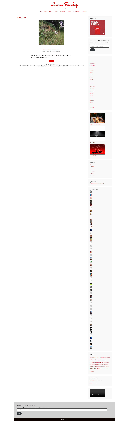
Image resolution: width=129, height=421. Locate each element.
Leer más (52, 60)
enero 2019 (91, 102)
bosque (23, 65)
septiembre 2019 (92, 89)
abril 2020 (91, 77)
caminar (27, 65)
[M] (91, 335)
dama (45, 65)
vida (91, 371)
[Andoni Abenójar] (91, 253)
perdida (96, 366)
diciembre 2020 (92, 63)
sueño (102, 368)
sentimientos (93, 368)
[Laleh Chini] (91, 192)
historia (96, 362)
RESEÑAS (69, 11)
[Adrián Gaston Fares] (91, 240)
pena (107, 364)
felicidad (92, 362)
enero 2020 (91, 82)
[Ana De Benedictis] (91, 256)
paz (106, 364)
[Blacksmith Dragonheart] (91, 246)
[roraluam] (91, 297)
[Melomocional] (91, 348)
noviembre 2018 (92, 105)
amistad (94, 357)
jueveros (63, 65)
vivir (93, 371)
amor (98, 357)
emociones (95, 360)
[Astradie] (91, 329)
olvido (102, 364)
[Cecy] (91, 196)
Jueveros (48, 64)
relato (42, 66)
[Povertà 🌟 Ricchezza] (91, 284)
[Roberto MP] (91, 221)
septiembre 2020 (92, 68)
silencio (62, 66)
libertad (66, 65)
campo (38, 65)
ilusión (99, 362)
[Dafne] (91, 310)
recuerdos (99, 366)
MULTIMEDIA (62, 11)
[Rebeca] (91, 199)
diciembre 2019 (92, 84)
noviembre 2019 (92, 86)
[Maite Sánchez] (91, 243)
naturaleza (74, 65)
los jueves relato (93, 364)
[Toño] (91, 224)
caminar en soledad (33, 65)
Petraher (92, 142)
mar (95, 364)
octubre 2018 (92, 107)
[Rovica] (91, 211)
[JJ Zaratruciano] (91, 345)
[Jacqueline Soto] (91, 237)
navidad (99, 364)
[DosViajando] (91, 218)
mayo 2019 (91, 95)
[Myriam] (91, 307)
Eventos (92, 168)
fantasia (53, 65)
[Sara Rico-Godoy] (91, 275)
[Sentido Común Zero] (91, 208)
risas (107, 366)
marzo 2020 (91, 79)
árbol (20, 65)
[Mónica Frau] (91, 205)
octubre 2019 (92, 88)
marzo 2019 (91, 98)
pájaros (35, 66)
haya (60, 65)
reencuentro (101, 366)
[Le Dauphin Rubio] (91, 300)
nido (78, 65)
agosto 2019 (91, 91)
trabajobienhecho (105, 368)
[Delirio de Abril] (91, 227)
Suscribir (92, 49)
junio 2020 (91, 74)
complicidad (105, 357)
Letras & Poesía (53, 64)
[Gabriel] (91, 338)
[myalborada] (91, 259)
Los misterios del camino (51, 50)
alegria (90, 357)
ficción (57, 65)
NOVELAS (50, 11)
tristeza (108, 368)
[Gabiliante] (91, 230)
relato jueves (54, 66)
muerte (97, 364)
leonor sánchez (107, 362)
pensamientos (92, 366)
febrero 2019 (92, 100)
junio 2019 (91, 93)
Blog (45, 64)
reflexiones (104, 366)
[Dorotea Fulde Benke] (91, 265)
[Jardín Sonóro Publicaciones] (91, 262)
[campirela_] (91, 215)
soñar (100, 368)
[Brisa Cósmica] (91, 272)
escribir (99, 360)
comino (41, 65)
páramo (39, 66)
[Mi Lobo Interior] (91, 332)
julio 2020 (91, 72)
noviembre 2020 (92, 65)
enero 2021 (91, 61)
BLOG (56, 11)
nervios (101, 364)
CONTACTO (84, 11)
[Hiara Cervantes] (91, 202)
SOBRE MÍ (45, 11)
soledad (66, 66)
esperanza (102, 360)
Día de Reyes (93, 155)
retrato (59, 66)
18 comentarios (52, 68)
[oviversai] (91, 291)
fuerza (94, 362)
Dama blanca (48, 65)
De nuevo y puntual (95, 124)
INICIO (41, 11)
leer (104, 362)
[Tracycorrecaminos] (91, 278)
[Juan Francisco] (91, 326)
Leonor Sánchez (64, 4)
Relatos (58, 64)
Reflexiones (93, 171)
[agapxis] (91, 303)
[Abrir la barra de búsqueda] (88, 11)
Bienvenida (92, 166)
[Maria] (91, 319)
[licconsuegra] (91, 313)
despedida (108, 357)
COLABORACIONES (76, 11)
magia (70, 65)
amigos (92, 357)
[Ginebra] (91, 234)
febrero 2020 (92, 81)
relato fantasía (47, 66)
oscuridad (105, 364)
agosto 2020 (91, 70)
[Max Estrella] (91, 316)
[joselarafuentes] (91, 288)
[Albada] (91, 294)
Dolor (91, 360)
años (100, 357)
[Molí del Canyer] (91, 281)
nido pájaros (81, 65)
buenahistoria (102, 357)
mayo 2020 (91, 75)
